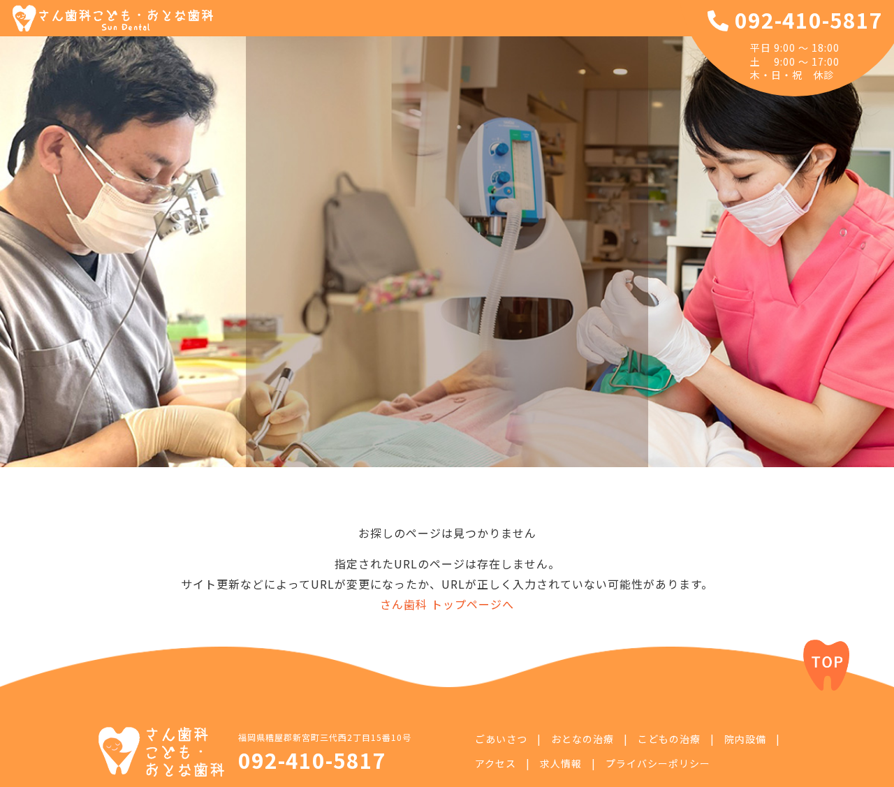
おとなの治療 (582, 739)
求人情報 (561, 763)
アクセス (495, 763)
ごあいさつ (501, 739)
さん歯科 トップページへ (447, 604)
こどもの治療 (669, 739)
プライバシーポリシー (658, 763)
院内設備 (745, 739)
